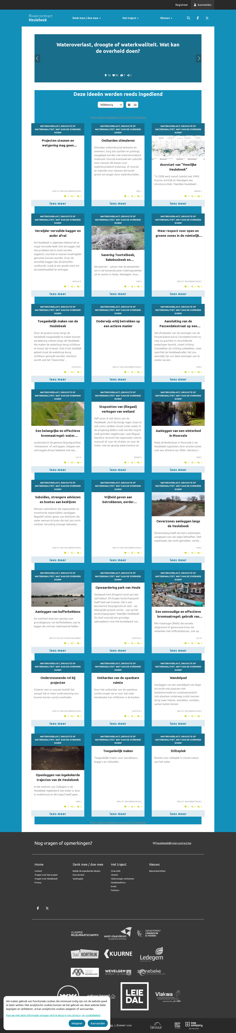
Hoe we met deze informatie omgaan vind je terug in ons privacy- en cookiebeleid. (53, 1015)
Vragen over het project (46, 874)
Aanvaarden (98, 1023)
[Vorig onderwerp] (198, 58)
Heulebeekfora (118, 882)
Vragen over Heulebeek (46, 878)
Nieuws (165, 18)
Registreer (181, 4)
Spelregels (78, 878)
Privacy (38, 882)
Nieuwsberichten (157, 871)
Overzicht (115, 871)
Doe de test (78, 874)
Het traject (129, 18)
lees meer (58, 203)
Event (113, 886)
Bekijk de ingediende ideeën (86, 871)
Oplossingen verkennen (122, 878)
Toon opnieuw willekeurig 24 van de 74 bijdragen (118, 117)
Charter (114, 874)
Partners (115, 890)
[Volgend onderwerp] (37, 58)
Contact (38, 871)
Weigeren (77, 1023)
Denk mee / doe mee (86, 18)
